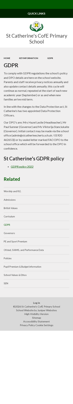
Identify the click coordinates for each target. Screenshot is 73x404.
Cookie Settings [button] (44, 325)
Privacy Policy (27, 325)
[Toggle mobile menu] (4, 4)
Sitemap (36, 317)
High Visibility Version (36, 313)
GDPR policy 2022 (22, 166)
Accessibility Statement (36, 321)
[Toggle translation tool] (59, 4)
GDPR (50, 58)
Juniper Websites (47, 310)
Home (7, 58)
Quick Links (36, 13)
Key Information (28, 58)
